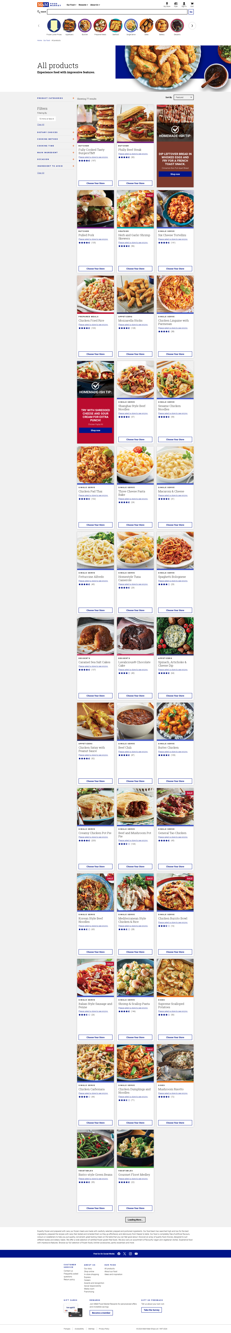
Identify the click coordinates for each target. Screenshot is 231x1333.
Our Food (71, 4)
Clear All (40, 124)
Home (39, 40)
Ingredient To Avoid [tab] (50, 166)
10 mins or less (46, 118)
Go (191, 11)
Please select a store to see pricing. (93, 157)
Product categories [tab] (50, 98)
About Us (94, 4)
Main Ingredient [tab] (47, 152)
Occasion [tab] (43, 159)
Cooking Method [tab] (47, 139)
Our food (46, 40)
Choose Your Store (96, 183)
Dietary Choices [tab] (47, 132)
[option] (54, 26)
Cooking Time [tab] (45, 146)
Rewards (83, 4)
